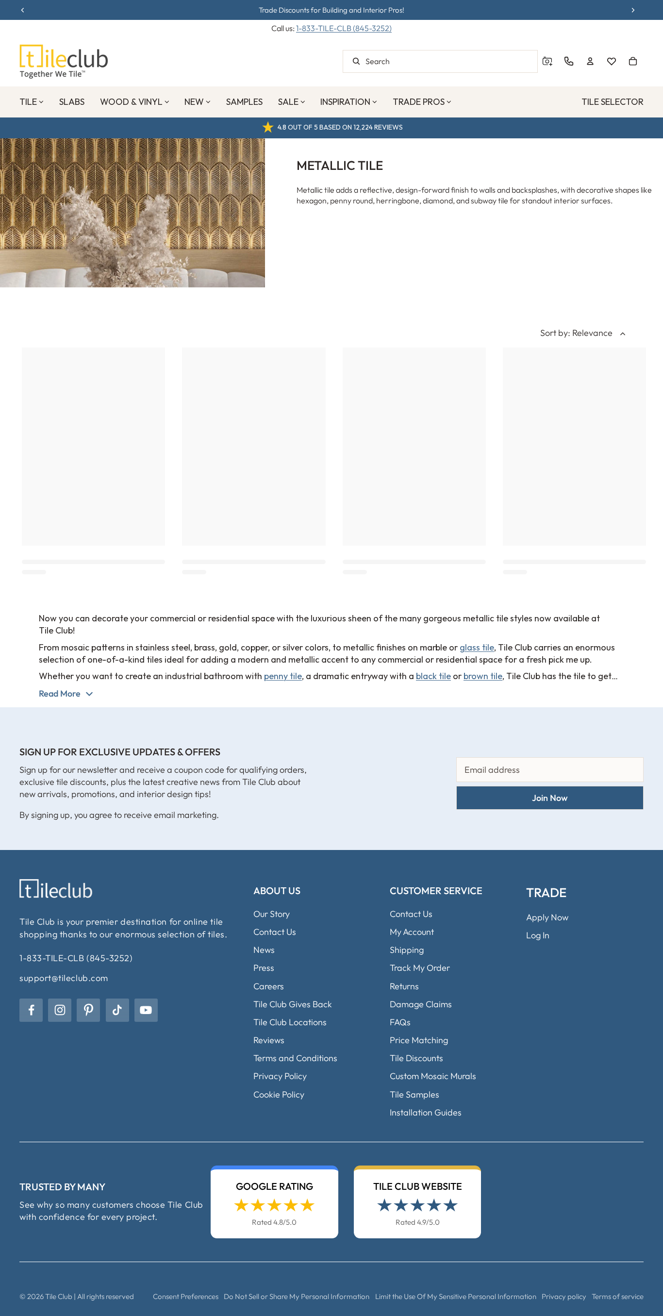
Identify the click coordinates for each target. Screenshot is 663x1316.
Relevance (592, 332)
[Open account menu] (590, 61)
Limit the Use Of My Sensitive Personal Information (455, 1296)
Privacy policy (564, 1296)
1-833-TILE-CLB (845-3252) (344, 28)
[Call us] (569, 61)
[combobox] (440, 61)
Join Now (550, 797)
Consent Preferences (185, 1296)
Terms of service (618, 1296)
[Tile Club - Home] (63, 61)
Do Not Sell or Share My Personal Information (296, 1296)
